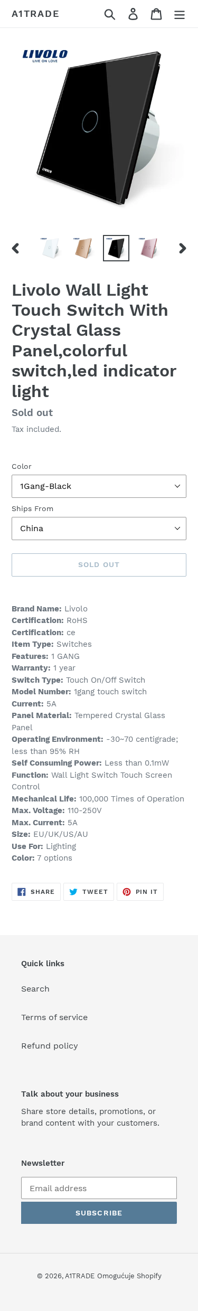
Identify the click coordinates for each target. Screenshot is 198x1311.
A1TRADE (36, 13)
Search (35, 989)
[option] (50, 248)
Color (22, 466)
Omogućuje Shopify (129, 1276)
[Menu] (179, 14)
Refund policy (49, 1046)
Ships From (32, 508)
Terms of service (54, 1017)
